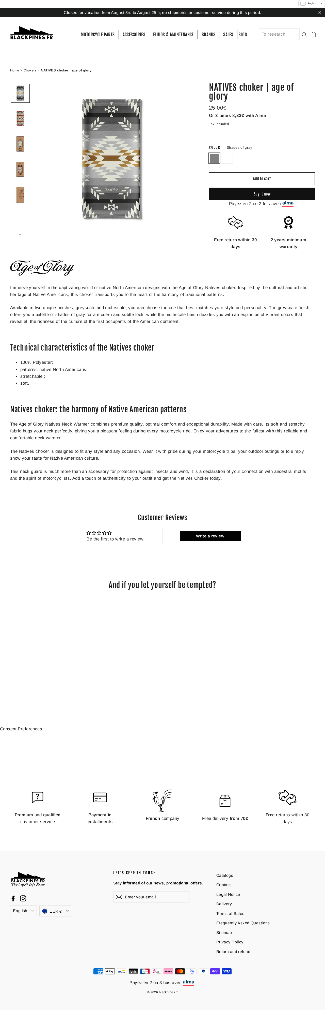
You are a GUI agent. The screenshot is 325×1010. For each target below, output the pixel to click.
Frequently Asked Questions (243, 923)
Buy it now (261, 193)
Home (14, 70)
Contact (223, 885)
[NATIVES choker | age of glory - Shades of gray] (13, 687)
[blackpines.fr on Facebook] (13, 898)
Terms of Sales (230, 913)
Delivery (224, 904)
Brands (209, 34)
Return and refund (233, 951)
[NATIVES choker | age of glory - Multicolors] (20, 687)
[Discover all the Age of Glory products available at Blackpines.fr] (42, 274)
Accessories (134, 34)
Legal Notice (228, 894)
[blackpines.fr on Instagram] (23, 898)
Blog (242, 34)
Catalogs (224, 875)
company (163, 818)
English (20, 911)
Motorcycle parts (98, 34)
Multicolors (227, 158)
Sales (228, 34)
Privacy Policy (229, 942)
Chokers (30, 70)
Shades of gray (214, 158)
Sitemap (224, 932)
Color (230, 147)
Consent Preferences (21, 729)
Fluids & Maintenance (173, 34)
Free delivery (225, 818)
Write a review (210, 536)
